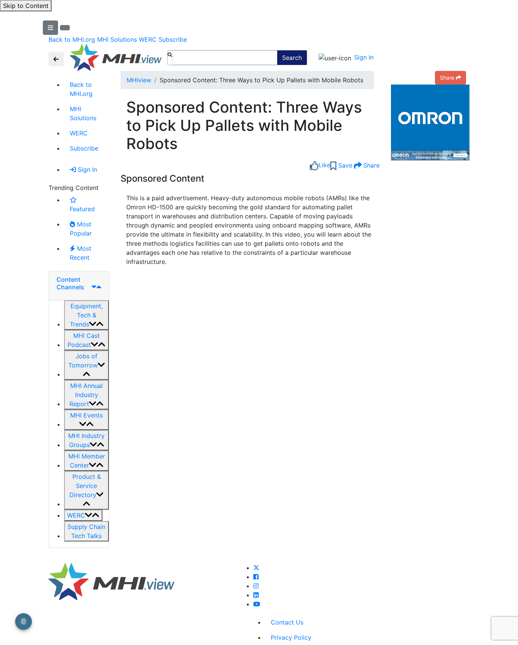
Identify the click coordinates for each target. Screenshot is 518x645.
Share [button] (447, 77)
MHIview (139, 80)
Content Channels (70, 283)
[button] (86, 315)
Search (292, 57)
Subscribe (173, 39)
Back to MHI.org (72, 39)
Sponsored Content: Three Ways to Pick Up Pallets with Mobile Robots (244, 125)
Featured (82, 209)
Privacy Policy (291, 637)
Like (324, 165)
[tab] (79, 285)
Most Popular (81, 228)
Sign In (364, 57)
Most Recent (80, 253)
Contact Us (287, 622)
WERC (148, 39)
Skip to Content (26, 5)
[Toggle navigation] (56, 59)
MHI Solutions (117, 39)
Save (344, 165)
